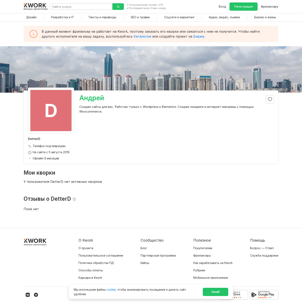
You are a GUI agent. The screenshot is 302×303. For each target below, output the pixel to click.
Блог (144, 248)
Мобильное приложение (210, 277)
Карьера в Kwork (90, 277)
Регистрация (243, 6)
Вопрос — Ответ (262, 248)
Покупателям (202, 248)
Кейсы (145, 263)
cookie (110, 289)
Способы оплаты (90, 270)
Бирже (198, 36)
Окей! (215, 292)
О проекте (85, 248)
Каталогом (142, 36)
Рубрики (199, 270)
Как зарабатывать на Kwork (213, 263)
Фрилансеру (269, 6)
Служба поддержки (264, 255)
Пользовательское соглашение (100, 255)
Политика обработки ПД (96, 263)
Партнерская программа (158, 255)
